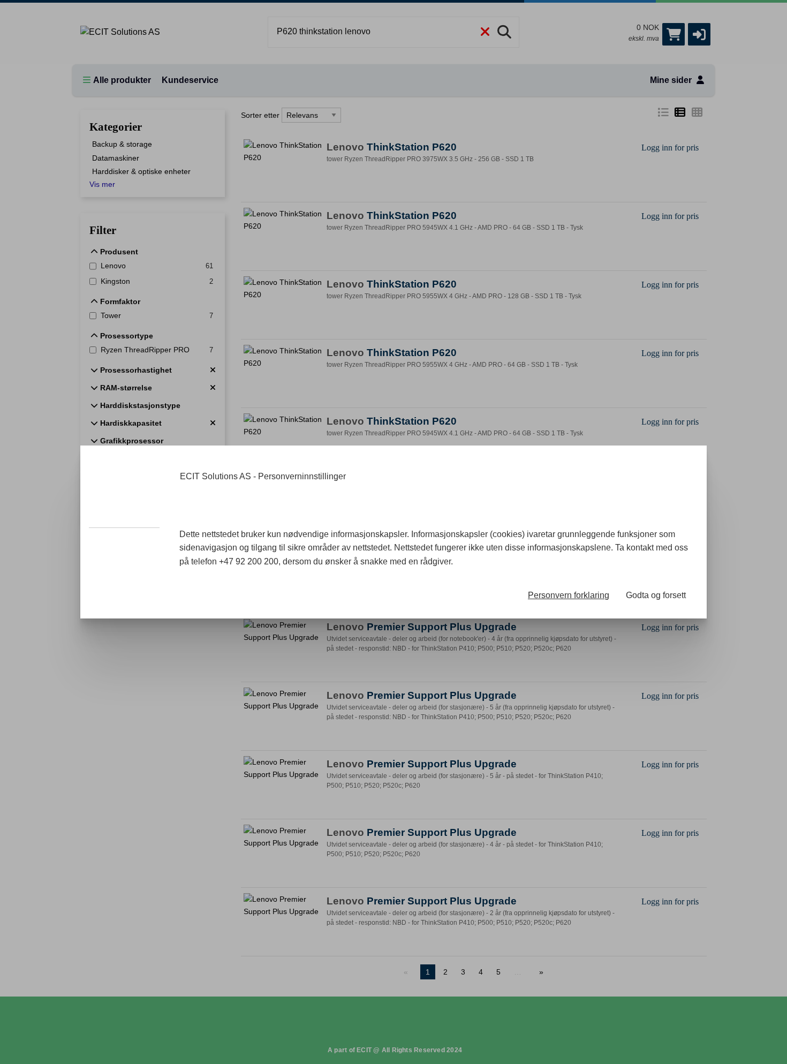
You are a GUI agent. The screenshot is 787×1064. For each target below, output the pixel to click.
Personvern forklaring (568, 595)
